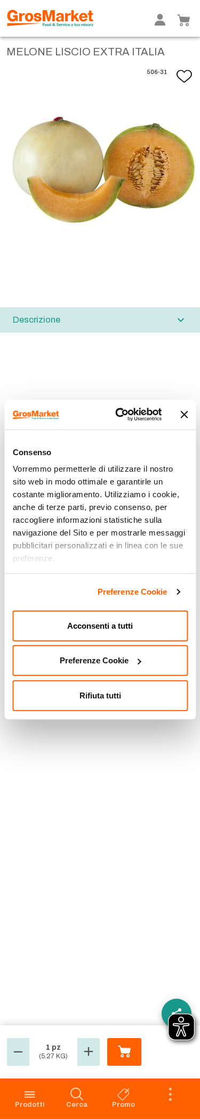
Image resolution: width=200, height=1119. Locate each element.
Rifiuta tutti (100, 695)
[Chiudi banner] (184, 414)
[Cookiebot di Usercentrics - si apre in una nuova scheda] (120, 415)
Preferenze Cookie (132, 591)
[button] (18, 1052)
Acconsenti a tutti (100, 625)
